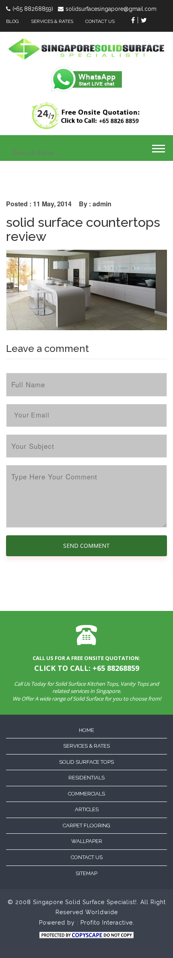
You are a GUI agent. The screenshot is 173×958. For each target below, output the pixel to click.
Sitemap (86, 873)
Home (86, 730)
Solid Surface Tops (86, 762)
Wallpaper (86, 841)
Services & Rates (52, 21)
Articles (87, 809)
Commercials (86, 794)
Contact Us (100, 21)
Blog (12, 21)
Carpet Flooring (86, 825)
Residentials (86, 778)
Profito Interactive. (107, 922)
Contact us (87, 857)
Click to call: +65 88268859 (86, 668)
